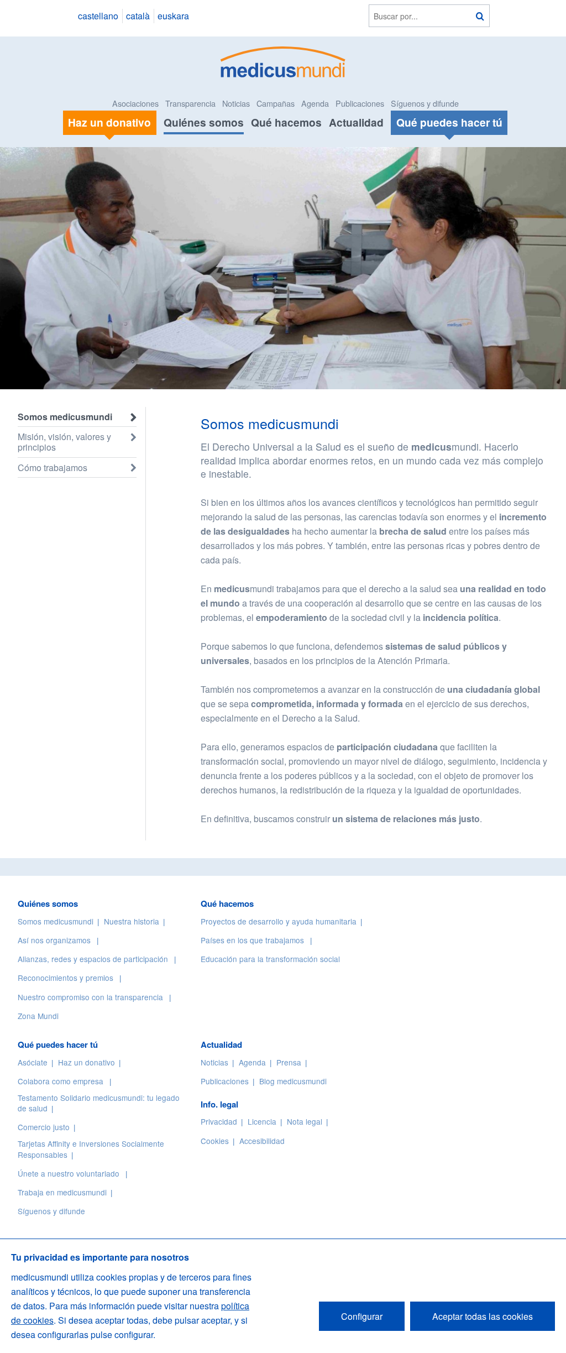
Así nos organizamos (54, 939)
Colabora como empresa (60, 1080)
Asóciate (33, 1062)
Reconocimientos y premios (65, 977)
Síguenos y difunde (425, 103)
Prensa (288, 1062)
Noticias (236, 103)
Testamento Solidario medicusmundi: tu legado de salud (99, 1103)
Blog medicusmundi (293, 1080)
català (138, 15)
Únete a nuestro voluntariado (68, 1173)
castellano (98, 15)
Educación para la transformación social (270, 958)
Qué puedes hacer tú (58, 1044)
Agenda (315, 103)
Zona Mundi (38, 1015)
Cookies (215, 1140)
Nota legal (304, 1121)
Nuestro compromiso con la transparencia (90, 996)
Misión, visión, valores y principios (64, 441)
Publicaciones (360, 103)
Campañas (275, 103)
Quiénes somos (204, 122)
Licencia (262, 1121)
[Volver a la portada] (283, 60)
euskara (173, 15)
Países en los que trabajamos (252, 939)
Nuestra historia (131, 921)
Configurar (361, 1316)
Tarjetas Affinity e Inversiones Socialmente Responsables (91, 1148)
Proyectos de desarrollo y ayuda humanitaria (279, 921)
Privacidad (219, 1121)
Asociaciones (135, 103)
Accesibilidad (262, 1140)
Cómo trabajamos (52, 467)
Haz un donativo (86, 1062)
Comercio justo (44, 1126)
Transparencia (190, 103)
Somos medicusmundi (65, 416)
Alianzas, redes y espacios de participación (93, 958)
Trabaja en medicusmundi (62, 1192)
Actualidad (356, 122)
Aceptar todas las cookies (482, 1316)
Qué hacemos (286, 122)
